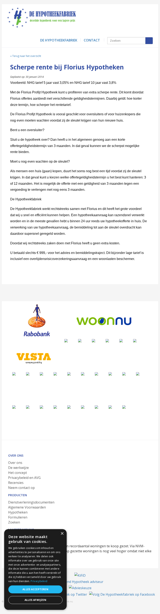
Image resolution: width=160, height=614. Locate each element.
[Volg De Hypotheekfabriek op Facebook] (122, 594)
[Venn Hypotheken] (66, 340)
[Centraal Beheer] (41, 373)
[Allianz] (93, 340)
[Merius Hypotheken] (79, 340)
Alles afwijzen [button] (35, 600)
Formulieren (17, 517)
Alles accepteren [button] (35, 589)
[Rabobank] (36, 320)
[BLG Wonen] (82, 373)
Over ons (15, 462)
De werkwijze (18, 467)
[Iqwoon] (55, 373)
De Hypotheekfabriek (58, 40)
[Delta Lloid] (27, 407)
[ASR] (137, 373)
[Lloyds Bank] (69, 407)
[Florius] (134, 340)
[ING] (107, 340)
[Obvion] (69, 373)
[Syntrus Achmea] (96, 407)
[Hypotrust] (41, 407)
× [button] (62, 533)
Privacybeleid (39, 581)
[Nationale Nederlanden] (27, 373)
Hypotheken (18, 512)
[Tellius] (110, 407)
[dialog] (35, 569)
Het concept (17, 472)
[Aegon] (121, 340)
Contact (92, 40)
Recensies (16, 482)
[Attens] (14, 407)
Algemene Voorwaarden (27, 507)
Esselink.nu (67, 601)
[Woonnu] (104, 321)
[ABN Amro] (110, 373)
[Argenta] (124, 373)
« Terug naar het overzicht (25, 56)
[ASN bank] (96, 373)
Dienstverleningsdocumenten (31, 502)
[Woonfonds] (124, 407)
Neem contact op (21, 487)
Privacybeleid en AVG (24, 477)
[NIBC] (82, 407)
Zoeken (14, 522)
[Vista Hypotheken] (33, 358)
